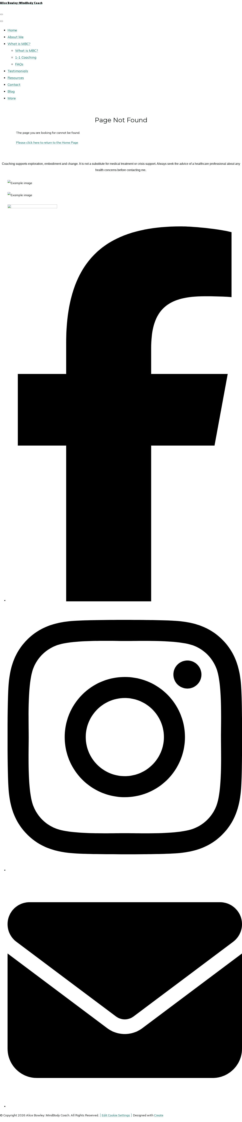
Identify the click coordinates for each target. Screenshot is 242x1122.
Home (12, 30)
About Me (15, 37)
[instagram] (125, 870)
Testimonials (18, 71)
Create (158, 1115)
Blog (11, 91)
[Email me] (125, 1106)
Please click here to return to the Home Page (47, 142)
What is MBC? (19, 44)
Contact (14, 84)
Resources (16, 78)
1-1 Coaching (25, 57)
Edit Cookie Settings (116, 1115)
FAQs (19, 64)
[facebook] (125, 600)
